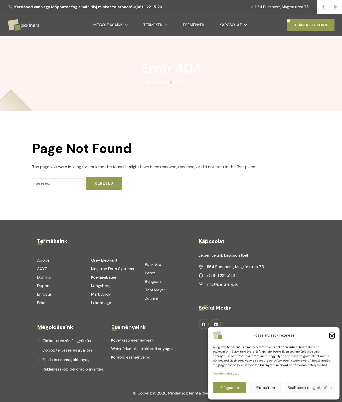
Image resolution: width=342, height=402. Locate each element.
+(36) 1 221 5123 (221, 275)
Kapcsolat (231, 24)
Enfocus (44, 294)
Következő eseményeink (132, 340)
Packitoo (153, 264)
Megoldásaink (108, 24)
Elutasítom (265, 387)
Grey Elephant (104, 260)
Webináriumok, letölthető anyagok (142, 348)
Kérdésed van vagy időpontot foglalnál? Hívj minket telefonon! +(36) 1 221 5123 (88, 7)
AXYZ (42, 268)
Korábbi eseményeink (130, 357)
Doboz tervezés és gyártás (67, 350)
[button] (331, 335)
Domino (44, 277)
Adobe (43, 260)
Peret (150, 273)
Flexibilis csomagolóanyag (66, 359)
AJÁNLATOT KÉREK (310, 25)
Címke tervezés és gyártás (67, 340)
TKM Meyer (155, 290)
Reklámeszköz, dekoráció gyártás (73, 369)
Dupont (44, 285)
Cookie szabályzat (226, 374)
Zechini (151, 298)
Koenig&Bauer (104, 277)
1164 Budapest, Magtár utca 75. (282, 6)
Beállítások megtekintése (310, 387)
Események (194, 24)
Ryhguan (153, 281)
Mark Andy (101, 294)
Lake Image (101, 302)
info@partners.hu (222, 284)
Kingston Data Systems (112, 268)
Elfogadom (230, 387)
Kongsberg (101, 285)
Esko (41, 302)
